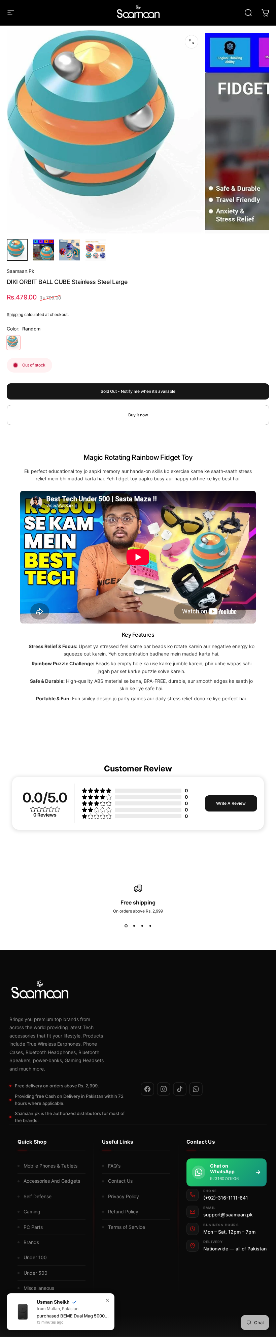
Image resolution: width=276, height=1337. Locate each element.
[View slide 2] (134, 926)
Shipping (15, 314)
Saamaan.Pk (20, 271)
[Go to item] (17, 249)
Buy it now (138, 414)
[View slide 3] (142, 926)
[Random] (13, 342)
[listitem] (147, 1089)
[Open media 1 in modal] (191, 42)
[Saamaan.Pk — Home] (133, 991)
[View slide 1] (126, 926)
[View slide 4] (150, 926)
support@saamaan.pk (228, 1214)
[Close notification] (107, 1300)
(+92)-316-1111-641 (225, 1198)
